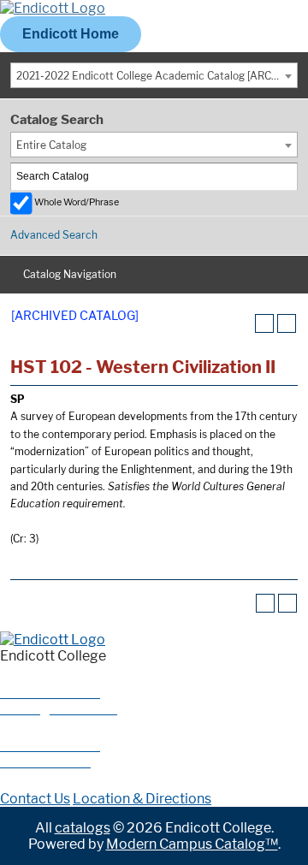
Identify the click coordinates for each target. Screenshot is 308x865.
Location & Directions (142, 799)
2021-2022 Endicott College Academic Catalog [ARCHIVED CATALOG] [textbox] (156, 75)
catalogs (82, 828)
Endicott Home (70, 34)
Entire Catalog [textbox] (51, 145)
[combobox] (154, 75)
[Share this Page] (242, 323)
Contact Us (35, 799)
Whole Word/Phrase (76, 202)
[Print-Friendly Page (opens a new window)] (264, 323)
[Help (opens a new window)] (286, 323)
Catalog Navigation (69, 274)
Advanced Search (54, 234)
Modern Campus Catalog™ (192, 844)
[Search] (285, 177)
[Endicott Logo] (52, 8)
